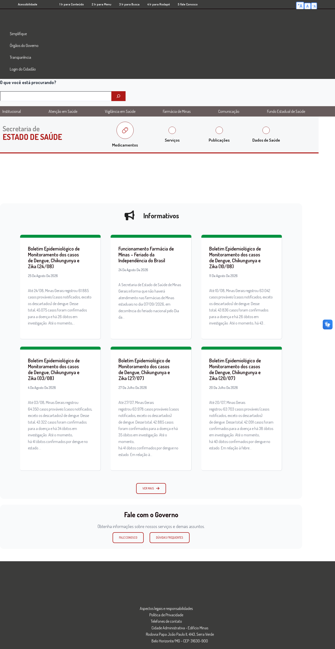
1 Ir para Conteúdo (71, 4)
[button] (151, 488)
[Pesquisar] (118, 96)
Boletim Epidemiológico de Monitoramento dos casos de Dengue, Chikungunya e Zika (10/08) (235, 257)
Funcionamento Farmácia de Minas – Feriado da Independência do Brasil (146, 254)
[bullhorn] (129, 215)
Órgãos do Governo (24, 45)
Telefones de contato (166, 621)
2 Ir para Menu (101, 4)
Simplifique (18, 33)
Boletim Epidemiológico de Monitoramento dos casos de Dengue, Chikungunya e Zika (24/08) (54, 257)
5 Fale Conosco (188, 4)
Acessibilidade (27, 4)
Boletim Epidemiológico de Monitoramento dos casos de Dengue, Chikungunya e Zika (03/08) (54, 369)
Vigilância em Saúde (120, 111)
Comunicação (228, 111)
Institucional (11, 111)
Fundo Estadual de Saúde (286, 111)
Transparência (20, 57)
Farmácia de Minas (177, 111)
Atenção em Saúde (63, 111)
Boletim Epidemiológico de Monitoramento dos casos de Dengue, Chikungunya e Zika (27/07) (144, 369)
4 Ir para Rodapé (158, 4)
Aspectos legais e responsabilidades (166, 608)
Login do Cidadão (23, 69)
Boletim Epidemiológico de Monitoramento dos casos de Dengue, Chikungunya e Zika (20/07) (235, 369)
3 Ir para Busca (129, 4)
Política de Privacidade (166, 614)
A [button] (300, 5)
